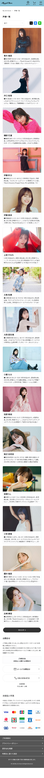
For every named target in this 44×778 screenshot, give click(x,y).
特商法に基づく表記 (9, 753)
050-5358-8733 (24, 678)
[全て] (13, 23)
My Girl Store (7, 11)
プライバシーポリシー (10, 743)
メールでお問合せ (23, 669)
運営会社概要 (7, 748)
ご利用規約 (6, 738)
